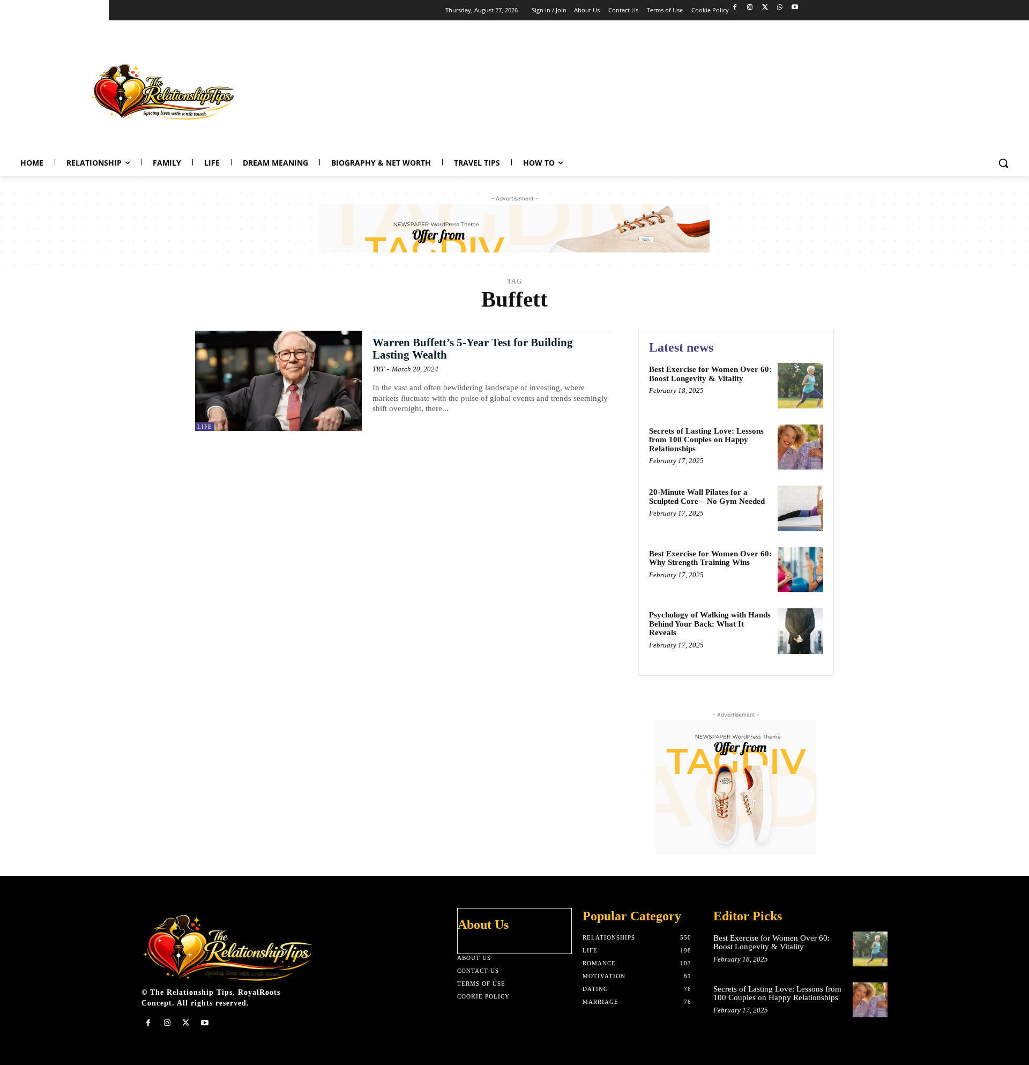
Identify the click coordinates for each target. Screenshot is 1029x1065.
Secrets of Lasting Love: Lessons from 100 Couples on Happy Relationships (706, 440)
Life (204, 426)
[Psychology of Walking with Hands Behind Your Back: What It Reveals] (800, 631)
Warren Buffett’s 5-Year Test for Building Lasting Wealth (472, 348)
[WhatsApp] (779, 8)
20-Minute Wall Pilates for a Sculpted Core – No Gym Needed (707, 496)
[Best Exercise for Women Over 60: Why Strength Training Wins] (800, 570)
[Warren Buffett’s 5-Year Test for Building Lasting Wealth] (278, 381)
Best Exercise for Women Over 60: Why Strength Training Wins (710, 558)
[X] (765, 8)
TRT (378, 369)
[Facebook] (735, 8)
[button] (1003, 163)
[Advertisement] (823, 89)
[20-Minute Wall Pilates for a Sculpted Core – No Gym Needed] (800, 508)
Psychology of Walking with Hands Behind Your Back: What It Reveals (710, 623)
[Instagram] (750, 8)
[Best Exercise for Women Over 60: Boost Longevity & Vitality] (800, 385)
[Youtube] (794, 8)
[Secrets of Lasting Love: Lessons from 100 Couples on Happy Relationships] (800, 447)
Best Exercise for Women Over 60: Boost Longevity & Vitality (710, 374)
